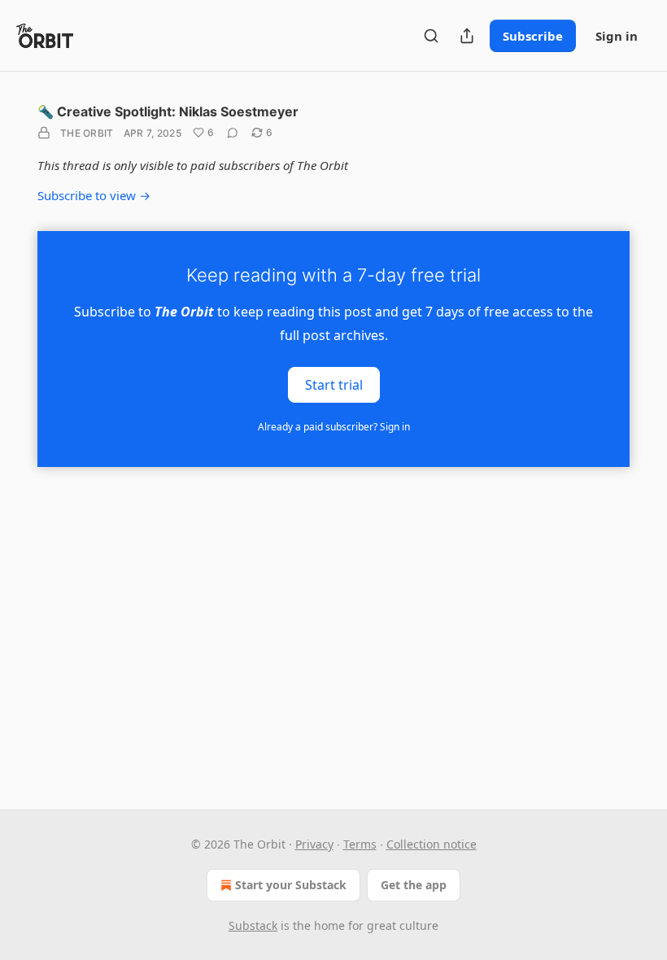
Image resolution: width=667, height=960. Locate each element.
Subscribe (533, 36)
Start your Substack (291, 884)
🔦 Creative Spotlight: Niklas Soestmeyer (168, 111)
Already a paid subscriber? (334, 427)
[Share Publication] (467, 36)
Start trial (334, 384)
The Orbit (87, 133)
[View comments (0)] (232, 132)
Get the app (414, 884)
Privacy (314, 844)
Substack (253, 925)
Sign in (616, 36)
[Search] (431, 36)
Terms (360, 844)
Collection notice (431, 844)
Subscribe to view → (93, 195)
